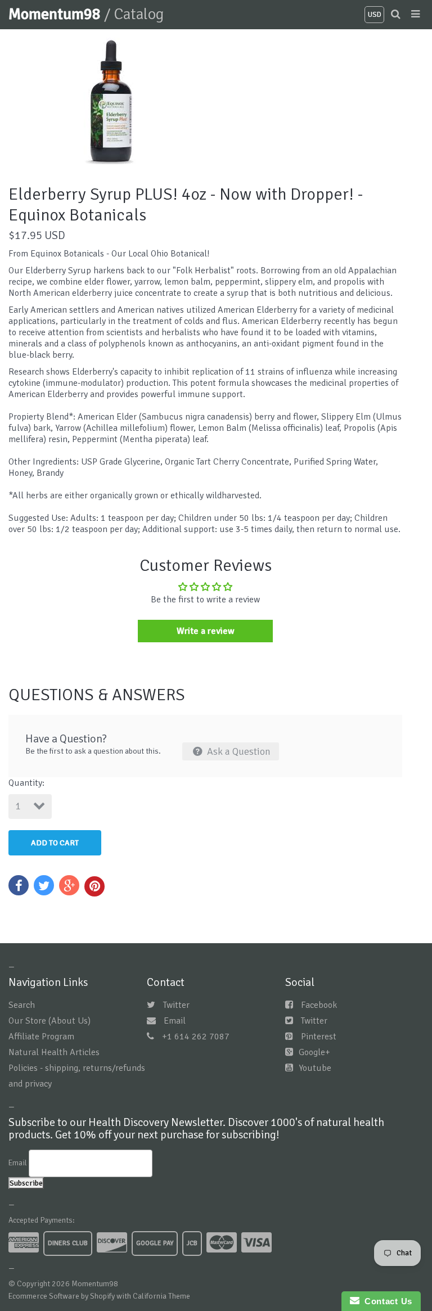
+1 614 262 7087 (196, 1036)
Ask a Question (238, 751)
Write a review (206, 631)
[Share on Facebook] (18, 885)
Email (175, 1020)
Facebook (319, 1005)
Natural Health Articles (54, 1052)
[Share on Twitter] (44, 885)
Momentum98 (56, 14)
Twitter (176, 1005)
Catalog (139, 14)
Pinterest (318, 1036)
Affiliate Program (41, 1036)
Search (21, 1005)
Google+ (314, 1052)
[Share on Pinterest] (94, 886)
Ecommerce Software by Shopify (61, 1296)
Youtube (315, 1068)
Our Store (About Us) (49, 1020)
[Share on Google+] (69, 885)
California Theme (161, 1296)
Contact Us (385, 1301)
